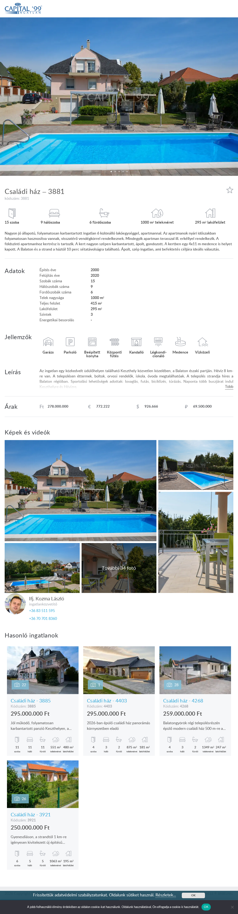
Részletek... (165, 895)
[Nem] (232, 907)
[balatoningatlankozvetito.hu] (23, 4)
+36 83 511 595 (42, 610)
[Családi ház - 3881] (119, 96)
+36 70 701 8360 (43, 618)
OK (206, 907)
